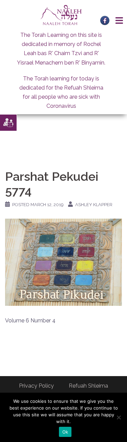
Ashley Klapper (93, 204)
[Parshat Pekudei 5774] (63, 262)
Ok (65, 432)
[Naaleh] (61, 14)
